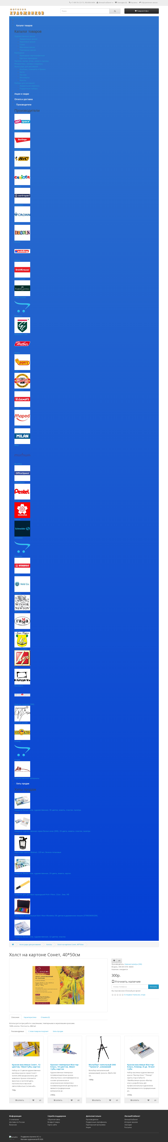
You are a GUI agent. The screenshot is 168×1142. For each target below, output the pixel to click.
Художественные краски (24, 36)
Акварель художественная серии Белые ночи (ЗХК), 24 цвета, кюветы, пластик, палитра (52, 831)
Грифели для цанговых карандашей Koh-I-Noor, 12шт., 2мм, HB (41, 894)
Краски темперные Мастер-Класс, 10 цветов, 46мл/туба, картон (64, 1066)
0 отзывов (128, 995)
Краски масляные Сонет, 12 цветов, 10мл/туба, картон (26, 1065)
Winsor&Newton (21, 612)
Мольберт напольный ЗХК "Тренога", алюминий (102, 1065)
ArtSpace (18, 131)
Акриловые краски (27, 42)
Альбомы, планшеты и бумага (33, 69)
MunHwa (18, 464)
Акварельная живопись (30, 86)
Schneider (18, 538)
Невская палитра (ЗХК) (24, 704)
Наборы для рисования (24, 83)
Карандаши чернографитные (32, 55)
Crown (17, 223)
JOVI (16, 371)
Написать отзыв (139, 995)
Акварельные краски (28, 39)
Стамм (17, 760)
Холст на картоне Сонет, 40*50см (70, 944)
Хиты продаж (58, 1031)
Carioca (17, 186)
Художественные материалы (26, 778)
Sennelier (18, 556)
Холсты (23, 80)
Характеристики (30, 1017)
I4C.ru (39, 1137)
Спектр (17, 741)
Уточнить (153, 987)
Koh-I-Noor (19, 390)
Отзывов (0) (45, 1017)
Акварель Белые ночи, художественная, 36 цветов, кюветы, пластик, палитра (47, 810)
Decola (17, 242)
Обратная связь (54, 1119)
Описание (15, 1017)
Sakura (17, 519)
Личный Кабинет (131, 1119)
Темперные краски (28, 50)
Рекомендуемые (17, 1031)
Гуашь (22, 44)
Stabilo (17, 575)
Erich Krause (19, 279)
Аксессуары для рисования (26, 66)
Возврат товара (54, 1122)
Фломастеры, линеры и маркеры (28, 64)
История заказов (131, 1122)
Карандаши (19, 53)
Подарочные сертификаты (96, 1122)
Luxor (16, 408)
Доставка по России (17, 1122)
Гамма (17, 630)
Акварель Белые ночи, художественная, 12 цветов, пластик (39, 937)
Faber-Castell (20, 297)
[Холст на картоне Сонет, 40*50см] (58, 985)
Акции (88, 1127)
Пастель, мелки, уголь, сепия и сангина (31, 61)
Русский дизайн (21, 723)
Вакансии (13, 1125)
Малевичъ (18, 686)
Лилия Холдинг (20, 649)
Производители (92, 1119)
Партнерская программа (95, 1125)
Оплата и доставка (23, 99)
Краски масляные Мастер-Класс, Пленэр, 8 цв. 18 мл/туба (141, 1066)
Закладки (128, 1125)
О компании (14, 1119)
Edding (17, 260)
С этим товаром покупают (38, 1031)
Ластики (23, 75)
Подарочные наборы (29, 88)
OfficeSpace (19, 482)
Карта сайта (52, 1125)
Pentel (17, 501)
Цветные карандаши (28, 58)
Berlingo (17, 149)
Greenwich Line (20, 334)
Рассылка (128, 1127)
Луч (15, 667)
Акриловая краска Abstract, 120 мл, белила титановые (37, 852)
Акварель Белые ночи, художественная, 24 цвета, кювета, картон (42, 873)
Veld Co (17, 593)
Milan (16, 445)
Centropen (18, 205)
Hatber (17, 353)
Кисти (22, 72)
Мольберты (25, 77)
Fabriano (18, 316)
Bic (15, 168)
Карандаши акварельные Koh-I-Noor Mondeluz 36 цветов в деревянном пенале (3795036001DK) (56, 916)
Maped (17, 427)
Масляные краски (27, 47)
